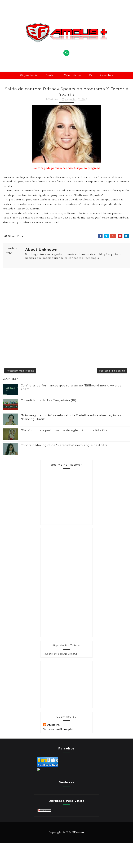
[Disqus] (66, 312)
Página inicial (29, 75)
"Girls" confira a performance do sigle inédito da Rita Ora (64, 430)
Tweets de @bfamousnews (60, 653)
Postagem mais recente (20, 370)
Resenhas (106, 75)
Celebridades (73, 75)
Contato (51, 75)
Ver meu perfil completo (59, 729)
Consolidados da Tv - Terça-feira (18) (48, 400)
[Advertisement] (69, 582)
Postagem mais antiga (112, 370)
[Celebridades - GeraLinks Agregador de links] (47, 766)
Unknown (53, 724)
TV (90, 75)
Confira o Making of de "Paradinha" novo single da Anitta (64, 445)
